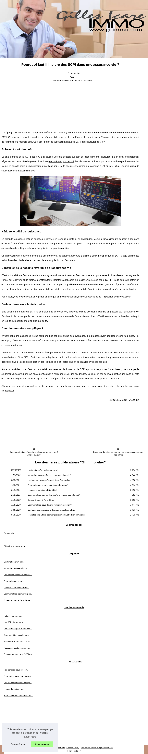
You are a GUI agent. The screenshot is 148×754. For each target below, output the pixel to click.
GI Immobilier (74, 73)
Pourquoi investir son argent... (17, 648)
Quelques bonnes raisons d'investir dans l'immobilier (52, 510)
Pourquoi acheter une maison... (18, 676)
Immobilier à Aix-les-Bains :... (17, 568)
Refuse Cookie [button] (18, 744)
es (75, 751)
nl (80, 751)
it (77, 751)
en (71, 751)
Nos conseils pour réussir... (16, 670)
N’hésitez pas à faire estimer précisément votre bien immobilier (56, 515)
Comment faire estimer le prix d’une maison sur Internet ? (54, 495)
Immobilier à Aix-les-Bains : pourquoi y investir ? (49, 475)
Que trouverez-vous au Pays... (18, 682)
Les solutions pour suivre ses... (18, 629)
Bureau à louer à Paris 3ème (41, 500)
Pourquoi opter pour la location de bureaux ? (48, 485)
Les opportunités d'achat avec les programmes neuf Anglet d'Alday (34, 453)
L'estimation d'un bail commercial (43, 470)
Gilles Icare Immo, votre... (15, 546)
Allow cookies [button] (42, 744)
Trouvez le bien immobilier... (16, 587)
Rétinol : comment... (13, 616)
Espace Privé (107, 748)
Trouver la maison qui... (14, 689)
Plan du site (9, 533)
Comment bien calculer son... (17, 635)
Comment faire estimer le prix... (18, 594)
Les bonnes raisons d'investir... (18, 574)
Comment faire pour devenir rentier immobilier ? (50, 505)
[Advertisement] (70, 104)
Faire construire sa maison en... (18, 695)
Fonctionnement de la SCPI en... (18, 654)
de (67, 751)
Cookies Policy (72, 748)
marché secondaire (40, 316)
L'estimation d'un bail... (14, 562)
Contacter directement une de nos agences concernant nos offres (118, 453)
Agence (73, 77)
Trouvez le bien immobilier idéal (42, 490)
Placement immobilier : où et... (17, 641)
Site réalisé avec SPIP (90, 748)
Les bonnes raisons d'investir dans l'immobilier (49, 480)
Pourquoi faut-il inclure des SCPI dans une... (73, 80)
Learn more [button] (30, 737)
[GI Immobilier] (74, 29)
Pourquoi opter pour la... (15, 581)
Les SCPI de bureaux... (14, 622)
